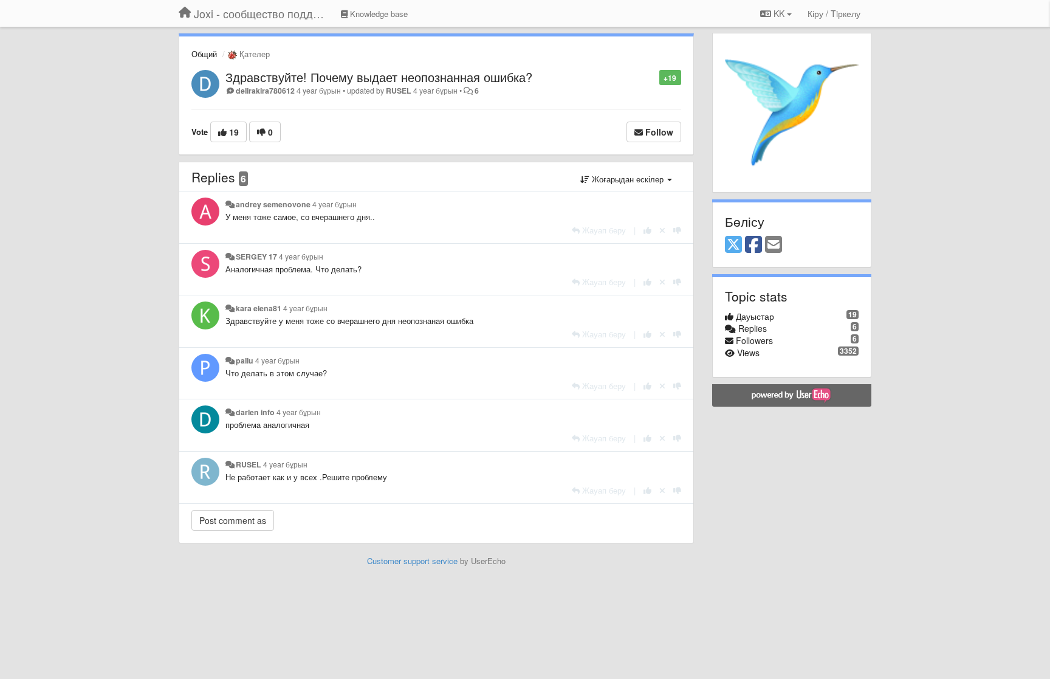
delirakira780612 (265, 90)
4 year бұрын (334, 204)
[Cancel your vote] (662, 230)
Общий (204, 54)
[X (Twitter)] (733, 245)
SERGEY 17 (256, 256)
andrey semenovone (273, 204)
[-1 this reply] (677, 230)
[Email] (773, 245)
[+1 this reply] (647, 230)
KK (779, 13)
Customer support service (412, 561)
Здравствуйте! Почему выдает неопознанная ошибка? (378, 77)
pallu (244, 360)
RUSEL (398, 90)
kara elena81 (258, 308)
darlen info (255, 412)
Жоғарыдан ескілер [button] (627, 179)
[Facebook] (753, 245)
